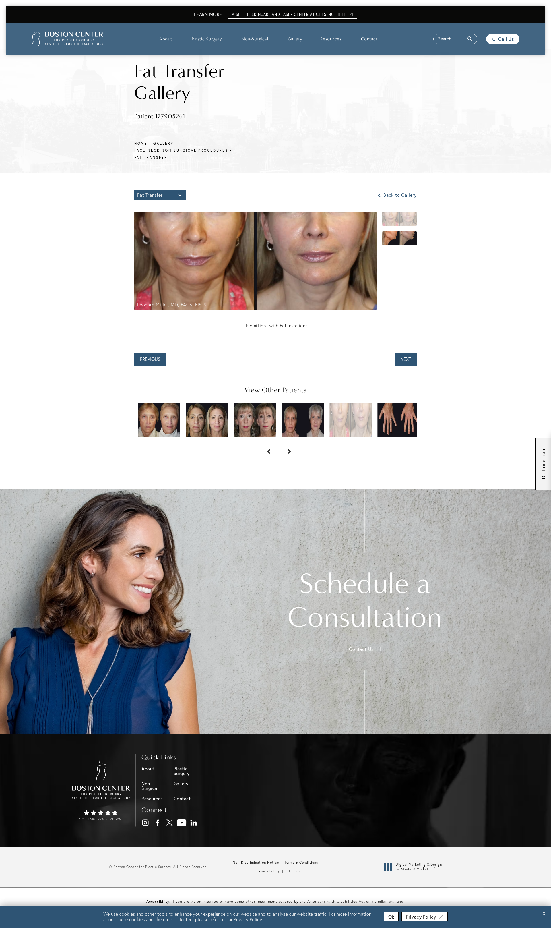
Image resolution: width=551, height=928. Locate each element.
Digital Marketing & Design (418, 866)
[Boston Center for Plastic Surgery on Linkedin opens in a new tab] (194, 823)
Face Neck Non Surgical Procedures (181, 150)
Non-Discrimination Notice (256, 862)
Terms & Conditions (301, 862)
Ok (391, 917)
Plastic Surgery (207, 39)
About (165, 39)
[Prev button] (265, 448)
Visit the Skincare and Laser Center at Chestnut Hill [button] (289, 14)
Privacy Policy (268, 871)
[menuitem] (145, 823)
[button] (455, 39)
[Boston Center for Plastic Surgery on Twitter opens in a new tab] (170, 823)
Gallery (295, 39)
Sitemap (293, 871)
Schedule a (365, 600)
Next (405, 359)
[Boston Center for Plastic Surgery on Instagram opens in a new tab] (146, 823)
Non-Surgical (255, 39)
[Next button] (286, 448)
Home (141, 143)
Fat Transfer (150, 157)
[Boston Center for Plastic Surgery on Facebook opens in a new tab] (158, 823)
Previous (150, 359)
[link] (101, 815)
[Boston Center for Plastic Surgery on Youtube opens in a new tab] (182, 823)
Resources (331, 39)
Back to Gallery (399, 195)
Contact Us (361, 649)
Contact (369, 39)
